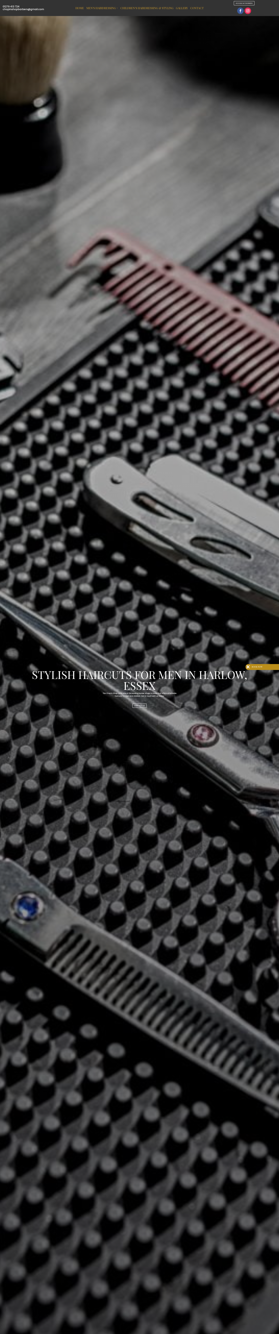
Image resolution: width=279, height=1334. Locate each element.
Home (79, 8)
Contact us (139, 705)
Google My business (244, 3)
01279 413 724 (11, 6)
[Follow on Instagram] (248, 11)
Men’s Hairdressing (101, 8)
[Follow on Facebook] (240, 11)
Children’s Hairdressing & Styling (147, 8)
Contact (197, 8)
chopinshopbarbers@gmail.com (23, 9)
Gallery (182, 8)
